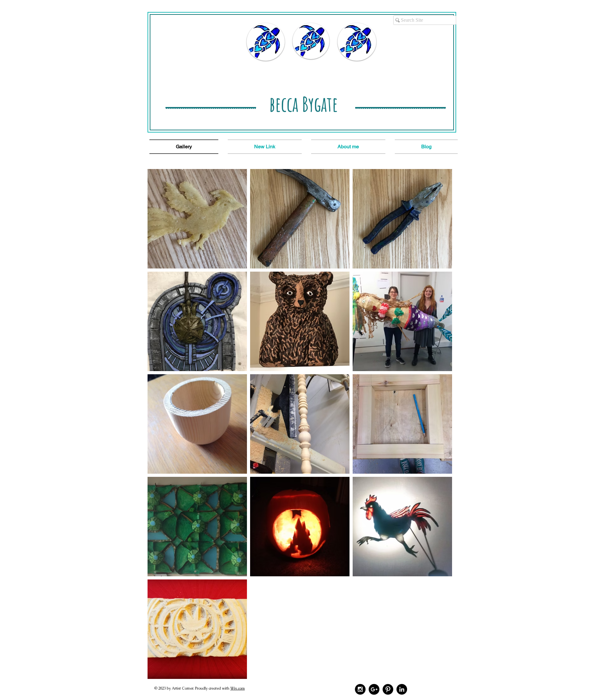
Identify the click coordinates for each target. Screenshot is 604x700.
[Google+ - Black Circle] (374, 689)
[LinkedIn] (401, 689)
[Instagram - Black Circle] (360, 689)
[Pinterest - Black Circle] (388, 689)
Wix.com (237, 688)
